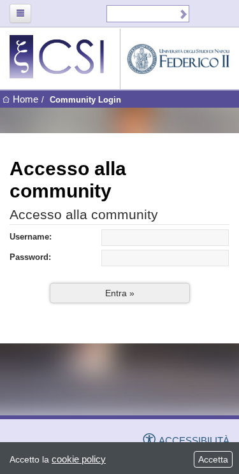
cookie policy (79, 459)
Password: (30, 257)
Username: (31, 237)
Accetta (213, 459)
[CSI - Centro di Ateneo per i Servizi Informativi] (65, 57)
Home (25, 99)
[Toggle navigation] (20, 13)
